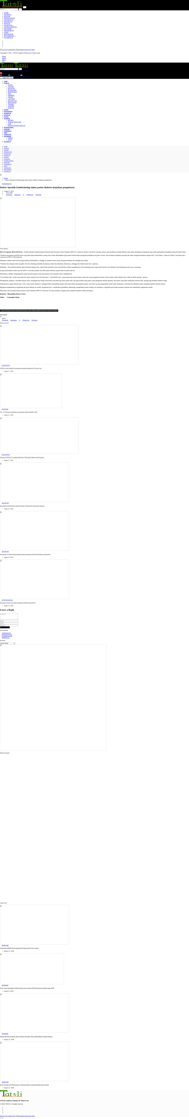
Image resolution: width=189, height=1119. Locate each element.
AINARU (11, 86)
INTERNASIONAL (10, 27)
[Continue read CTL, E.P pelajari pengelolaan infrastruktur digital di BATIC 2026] (31, 407)
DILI (9, 94)
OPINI (6, 32)
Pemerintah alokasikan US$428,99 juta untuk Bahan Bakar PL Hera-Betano (28, 874)
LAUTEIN (11, 99)
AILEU (10, 85)
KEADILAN (8, 21)
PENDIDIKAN (9, 30)
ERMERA (11, 95)
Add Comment (5, 627)
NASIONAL (8, 25)
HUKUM (7, 23)
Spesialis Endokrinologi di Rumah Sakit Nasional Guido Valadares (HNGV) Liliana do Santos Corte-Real (29, 310)
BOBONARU (12, 92)
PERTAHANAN (9, 18)
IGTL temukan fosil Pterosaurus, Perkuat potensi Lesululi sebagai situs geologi (24, 1085)
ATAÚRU (11, 106)
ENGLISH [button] (26, 75)
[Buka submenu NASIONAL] (13, 25)
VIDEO (10, 138)
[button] (3, 56)
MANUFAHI (12, 102)
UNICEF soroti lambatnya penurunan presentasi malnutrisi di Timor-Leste (21, 368)
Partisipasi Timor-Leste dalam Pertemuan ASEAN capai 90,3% (18, 603)
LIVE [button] (27, 71)
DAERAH (7, 14)
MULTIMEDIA (9, 36)
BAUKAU (11, 88)
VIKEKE (11, 104)
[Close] (24, 7)
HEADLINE (5, 503)
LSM (9, 124)
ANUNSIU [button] (6, 71)
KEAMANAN (8, 20)
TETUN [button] (5, 75)
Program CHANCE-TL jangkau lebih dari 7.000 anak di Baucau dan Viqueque (22, 457)
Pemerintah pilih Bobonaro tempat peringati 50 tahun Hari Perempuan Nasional (22, 506)
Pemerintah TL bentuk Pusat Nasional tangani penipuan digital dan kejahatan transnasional (25, 554)
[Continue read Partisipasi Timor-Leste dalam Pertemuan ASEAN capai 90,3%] (34, 598)
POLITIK (7, 16)
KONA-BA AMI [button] (17, 71)
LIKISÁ (10, 97)
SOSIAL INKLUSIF (14, 122)
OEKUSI (11, 108)
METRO (10, 120)
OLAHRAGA (8, 37)
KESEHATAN (8, 34)
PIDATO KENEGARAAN (16, 125)
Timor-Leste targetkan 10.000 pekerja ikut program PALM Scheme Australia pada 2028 (27, 988)
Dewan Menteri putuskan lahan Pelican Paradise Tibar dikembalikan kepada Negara (26, 1036)
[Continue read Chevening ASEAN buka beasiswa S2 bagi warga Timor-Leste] (34, 944)
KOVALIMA (12, 90)
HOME (6, 13)
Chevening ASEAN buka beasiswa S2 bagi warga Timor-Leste (19, 948)
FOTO (10, 140)
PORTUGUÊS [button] (15, 75)
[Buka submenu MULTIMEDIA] (15, 36)
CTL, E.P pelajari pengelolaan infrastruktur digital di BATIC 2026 (18, 412)
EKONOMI (8, 29)
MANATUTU (12, 101)
